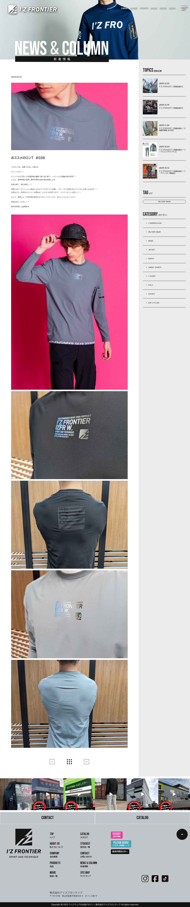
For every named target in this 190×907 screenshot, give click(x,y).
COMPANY (124, 8)
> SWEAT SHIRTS (154, 267)
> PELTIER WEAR (153, 232)
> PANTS (150, 258)
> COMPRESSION (154, 223)
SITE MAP (85, 874)
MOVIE (53, 874)
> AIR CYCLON (152, 303)
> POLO (149, 285)
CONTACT (163, 8)
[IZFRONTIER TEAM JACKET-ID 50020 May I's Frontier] (16, 794)
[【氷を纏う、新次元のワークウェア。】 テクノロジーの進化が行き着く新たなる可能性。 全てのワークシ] (111, 794)
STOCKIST (133, 8)
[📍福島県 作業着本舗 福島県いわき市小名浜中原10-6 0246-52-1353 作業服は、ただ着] (47, 794)
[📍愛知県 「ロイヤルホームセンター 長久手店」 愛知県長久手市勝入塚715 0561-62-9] (79, 794)
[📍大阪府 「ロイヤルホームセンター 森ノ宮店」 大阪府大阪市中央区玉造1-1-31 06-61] (142, 794)
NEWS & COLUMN (88, 864)
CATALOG (153, 8)
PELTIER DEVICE (121, 843)
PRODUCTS (144, 8)
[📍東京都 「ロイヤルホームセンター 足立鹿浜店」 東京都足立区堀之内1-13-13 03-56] (174, 794)
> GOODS (150, 294)
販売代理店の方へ (120, 851)
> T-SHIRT (151, 276)
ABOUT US (56, 845)
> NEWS (149, 241)
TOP (52, 835)
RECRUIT (172, 8)
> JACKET (150, 249)
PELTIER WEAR (164, 201)
